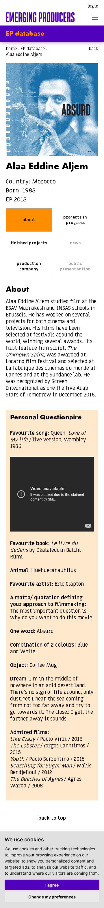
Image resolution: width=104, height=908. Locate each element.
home (11, 49)
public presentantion (75, 266)
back (93, 49)
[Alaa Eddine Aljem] (52, 109)
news (75, 243)
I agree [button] (52, 884)
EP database (33, 49)
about (29, 220)
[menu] (95, 18)
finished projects (29, 243)
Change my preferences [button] (52, 896)
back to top (52, 818)
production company (29, 266)
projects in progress (75, 219)
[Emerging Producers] (40, 17)
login (93, 6)
